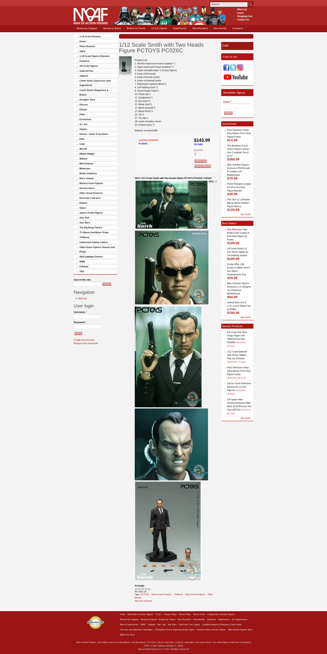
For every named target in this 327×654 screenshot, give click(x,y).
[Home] (91, 23)
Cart (225, 45)
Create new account (84, 340)
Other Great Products (91, 193)
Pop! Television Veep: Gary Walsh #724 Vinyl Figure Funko (239, 133)
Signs (82, 51)
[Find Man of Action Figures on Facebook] (226, 70)
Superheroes (179, 28)
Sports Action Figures (91, 213)
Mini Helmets (86, 163)
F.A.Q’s (158, 614)
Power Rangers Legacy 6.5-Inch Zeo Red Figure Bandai (239, 187)
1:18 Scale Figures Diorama (94, 56)
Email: (227, 102)
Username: (80, 312)
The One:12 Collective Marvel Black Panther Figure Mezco (238, 203)
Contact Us (243, 19)
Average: (140, 585)
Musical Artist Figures (91, 183)
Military (83, 158)
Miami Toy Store (127, 635)
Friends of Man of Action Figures (211, 629)
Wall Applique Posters (91, 256)
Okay (139, 588)
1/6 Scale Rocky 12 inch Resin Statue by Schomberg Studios (237, 252)
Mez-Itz (83, 149)
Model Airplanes (88, 173)
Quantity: (199, 150)
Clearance (237, 28)
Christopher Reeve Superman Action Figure (175, 629)
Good (142, 588)
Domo (82, 41)
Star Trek (84, 217)
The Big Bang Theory (90, 227)
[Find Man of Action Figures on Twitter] (233, 70)
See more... (246, 214)
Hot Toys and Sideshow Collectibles (136, 629)
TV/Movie (84, 237)
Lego (82, 144)
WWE (82, 261)
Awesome (149, 588)
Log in (240, 13)
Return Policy (185, 614)
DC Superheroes (239, 619)
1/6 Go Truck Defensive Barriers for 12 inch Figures (239, 387)
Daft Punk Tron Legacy (189, 624)
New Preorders (200, 28)
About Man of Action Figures (140, 614)
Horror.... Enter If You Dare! (93, 134)
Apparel (83, 76)
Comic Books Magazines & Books (93, 92)
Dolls (82, 114)
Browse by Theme (136, 28)
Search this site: (82, 279)
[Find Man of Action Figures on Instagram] (240, 70)
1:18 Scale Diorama (90, 36)
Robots (83, 203)
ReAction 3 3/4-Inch (89, 198)
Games (83, 129)
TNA (81, 271)
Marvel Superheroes (129, 624)
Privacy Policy (170, 614)
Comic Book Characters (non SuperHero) (95, 83)
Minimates (85, 168)
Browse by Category (87, 28)
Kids (81, 139)
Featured (84, 61)
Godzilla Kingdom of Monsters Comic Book (221, 624)
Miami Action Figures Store (240, 629)
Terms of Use (199, 614)
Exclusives (85, 119)
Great (146, 588)
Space (82, 208)
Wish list (82, 298)
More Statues (86, 178)
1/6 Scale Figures (88, 66)
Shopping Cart (244, 16)
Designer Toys (87, 99)
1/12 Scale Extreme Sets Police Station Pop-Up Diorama (237, 355)
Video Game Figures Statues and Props (97, 249)
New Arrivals (220, 28)
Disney (83, 109)
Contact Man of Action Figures (221, 614)
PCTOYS (144, 594)
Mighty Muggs (86, 153)
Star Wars (84, 222)
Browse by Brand (112, 28)
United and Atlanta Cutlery (93, 242)
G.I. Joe (83, 124)
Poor (136, 588)
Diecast (83, 104)
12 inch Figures (159, 28)
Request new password (86, 343)
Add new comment (143, 601)
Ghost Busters (87, 46)
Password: (80, 322)
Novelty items (86, 188)
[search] (228, 4)
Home (122, 614)
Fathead (83, 266)
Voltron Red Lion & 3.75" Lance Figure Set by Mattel (239, 306)
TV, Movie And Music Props (94, 232)
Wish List (242, 9)
